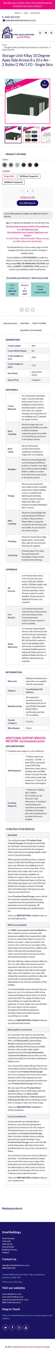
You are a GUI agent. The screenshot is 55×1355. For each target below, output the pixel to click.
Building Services (9, 1249)
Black (36, 164)
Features (24, 323)
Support (5, 1252)
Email (35, 915)
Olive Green (4, 164)
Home (4, 45)
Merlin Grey (10, 164)
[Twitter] (5, 1327)
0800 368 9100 (12, 17)
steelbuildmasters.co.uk (22, 1347)
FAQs (26, 13)
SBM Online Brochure (11, 1302)
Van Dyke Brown (30, 164)
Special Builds (8, 1247)
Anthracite (23, 164)
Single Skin (9, 175)
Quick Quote (35, 13)
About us (18, 13)
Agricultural (7, 1244)
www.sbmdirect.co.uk (11, 1294)
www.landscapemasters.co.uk (15, 1299)
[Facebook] (12, 1327)
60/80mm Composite (13, 181)
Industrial (6, 1241)
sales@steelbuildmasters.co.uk (21, 20)
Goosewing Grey (17, 164)
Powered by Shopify (41, 1347)
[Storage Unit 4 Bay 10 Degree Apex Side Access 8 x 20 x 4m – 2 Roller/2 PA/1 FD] (27, 101)
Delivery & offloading (31, 330)
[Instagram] (19, 1327)
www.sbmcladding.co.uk (12, 1297)
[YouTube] (26, 1327)
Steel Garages (8, 1238)
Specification (10, 323)
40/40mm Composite (29, 175)
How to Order (39, 323)
